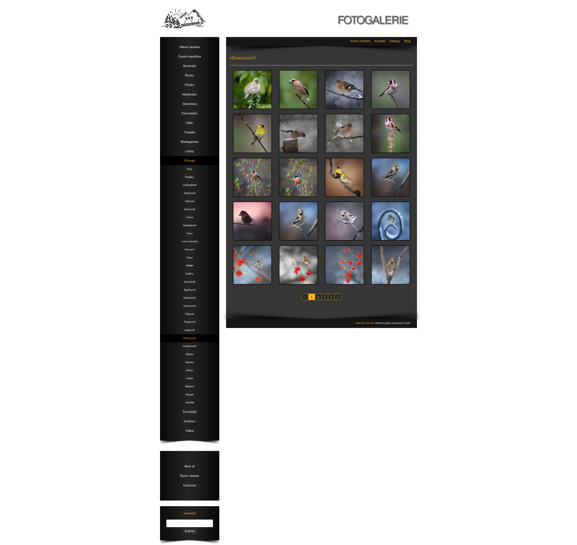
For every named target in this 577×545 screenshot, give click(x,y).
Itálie (189, 123)
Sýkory (190, 354)
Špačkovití (189, 290)
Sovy (189, 169)
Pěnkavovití (189, 338)
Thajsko (189, 132)
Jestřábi (189, 402)
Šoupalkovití (189, 225)
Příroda (189, 160)
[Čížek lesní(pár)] (344, 177)
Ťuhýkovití (189, 322)
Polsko (189, 85)
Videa (189, 430)
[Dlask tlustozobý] (298, 89)
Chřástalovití (190, 185)
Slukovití (189, 201)
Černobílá (190, 411)
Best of (190, 466)
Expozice (189, 485)
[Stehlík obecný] (390, 133)
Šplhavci (189, 386)
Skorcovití (189, 209)
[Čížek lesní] (252, 133)
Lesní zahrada (189, 241)
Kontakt (380, 41)
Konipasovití (189, 346)
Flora (189, 233)
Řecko (189, 75)
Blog (407, 41)
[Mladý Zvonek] (252, 89)
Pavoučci (190, 249)
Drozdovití (189, 281)
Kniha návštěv (360, 41)
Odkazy (394, 41)
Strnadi (189, 394)
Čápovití (189, 314)
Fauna (189, 217)
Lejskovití (189, 330)
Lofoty (189, 151)
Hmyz (189, 257)
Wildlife (189, 265)
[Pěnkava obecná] (344, 89)
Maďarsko (189, 94)
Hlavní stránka (189, 47)
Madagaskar (190, 141)
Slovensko (189, 104)
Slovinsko (189, 66)
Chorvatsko (189, 113)
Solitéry (189, 273)
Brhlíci (189, 370)
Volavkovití (189, 193)
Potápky (189, 177)
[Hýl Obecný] (252, 177)
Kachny (189, 362)
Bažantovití (189, 297)
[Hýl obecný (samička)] (298, 133)
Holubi (189, 378)
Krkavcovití (189, 306)
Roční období (189, 476)
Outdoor (189, 421)
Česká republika (189, 56)
